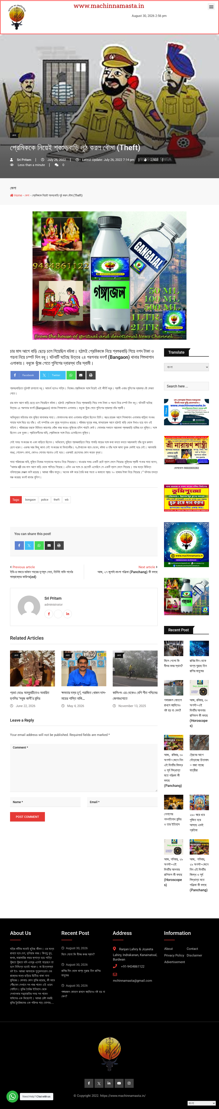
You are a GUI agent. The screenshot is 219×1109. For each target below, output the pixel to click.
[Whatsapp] (71, 375)
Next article (147, 567)
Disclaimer (194, 955)
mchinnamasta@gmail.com (132, 981)
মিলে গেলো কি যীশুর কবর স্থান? (78, 954)
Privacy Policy (174, 955)
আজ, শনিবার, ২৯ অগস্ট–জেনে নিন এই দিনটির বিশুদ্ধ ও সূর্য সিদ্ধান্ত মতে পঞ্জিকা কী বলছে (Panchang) (199, 874)
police (44, 499)
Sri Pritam (53, 598)
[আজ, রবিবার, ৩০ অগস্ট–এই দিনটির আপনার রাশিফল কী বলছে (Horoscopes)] (199, 687)
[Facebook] (19, 545)
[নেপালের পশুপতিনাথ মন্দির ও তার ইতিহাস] (173, 802)
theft (56, 499)
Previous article (24, 567)
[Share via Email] (81, 375)
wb (66, 499)
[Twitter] (29, 545)
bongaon (30, 499)
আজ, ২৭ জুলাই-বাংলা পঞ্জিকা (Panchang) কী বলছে (128, 572)
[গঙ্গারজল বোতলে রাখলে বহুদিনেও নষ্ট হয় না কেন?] (173, 687)
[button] (211, 6)
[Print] (91, 375)
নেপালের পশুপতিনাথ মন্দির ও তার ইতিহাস (172, 819)
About (168, 949)
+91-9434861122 (132, 966)
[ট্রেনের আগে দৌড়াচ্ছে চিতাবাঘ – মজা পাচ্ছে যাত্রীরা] (199, 742)
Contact (192, 949)
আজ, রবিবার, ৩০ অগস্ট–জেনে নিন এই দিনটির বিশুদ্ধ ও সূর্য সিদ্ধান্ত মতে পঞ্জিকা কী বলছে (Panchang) (173, 770)
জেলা (13, 188)
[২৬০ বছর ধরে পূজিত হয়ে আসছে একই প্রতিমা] (199, 802)
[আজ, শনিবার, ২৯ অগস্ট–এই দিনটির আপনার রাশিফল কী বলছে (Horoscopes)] (173, 847)
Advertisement (174, 962)
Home (17, 195)
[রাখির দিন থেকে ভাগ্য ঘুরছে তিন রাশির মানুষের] (199, 648)
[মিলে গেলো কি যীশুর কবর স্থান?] (173, 648)
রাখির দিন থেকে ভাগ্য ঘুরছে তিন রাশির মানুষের (198, 666)
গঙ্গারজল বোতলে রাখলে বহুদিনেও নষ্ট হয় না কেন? (173, 705)
